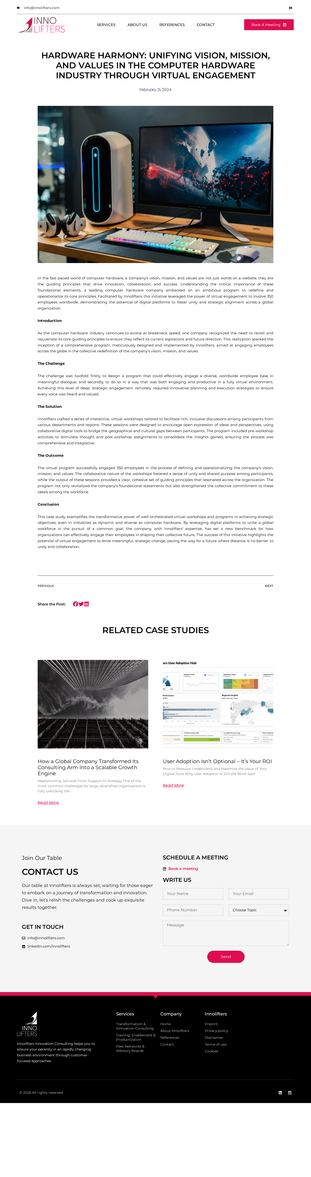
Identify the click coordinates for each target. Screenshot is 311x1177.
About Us (137, 24)
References (172, 24)
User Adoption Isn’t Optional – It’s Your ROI (217, 761)
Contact (206, 24)
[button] (75, 604)
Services (106, 24)
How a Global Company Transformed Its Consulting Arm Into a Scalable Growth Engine (88, 767)
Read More (48, 803)
